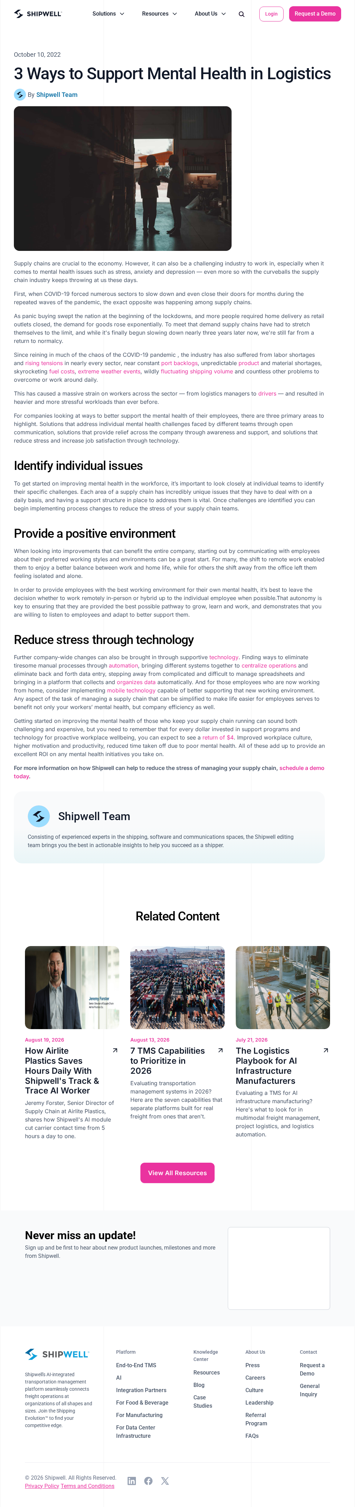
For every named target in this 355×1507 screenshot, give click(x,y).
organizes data (136, 682)
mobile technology (131, 690)
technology (224, 657)
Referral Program (256, 1419)
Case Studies (202, 1401)
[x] (165, 1482)
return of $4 (218, 737)
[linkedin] (132, 1482)
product (250, 363)
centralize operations (269, 665)
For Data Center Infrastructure (135, 1431)
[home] (38, 14)
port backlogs (179, 363)
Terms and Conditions (87, 1486)
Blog (199, 1385)
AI (119, 1377)
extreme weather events (109, 371)
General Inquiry (310, 1390)
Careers (255, 1377)
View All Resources (177, 1173)
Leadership (259, 1402)
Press (252, 1365)
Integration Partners (141, 1390)
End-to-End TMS (136, 1365)
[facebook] (148, 1482)
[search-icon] (241, 14)
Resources (206, 1372)
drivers (267, 393)
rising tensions (44, 363)
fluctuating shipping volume (197, 371)
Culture (254, 1390)
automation (123, 665)
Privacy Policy (42, 1486)
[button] (109, 13)
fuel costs (62, 371)
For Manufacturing (139, 1415)
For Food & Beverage (142, 1402)
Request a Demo (315, 13)
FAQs (252, 1436)
